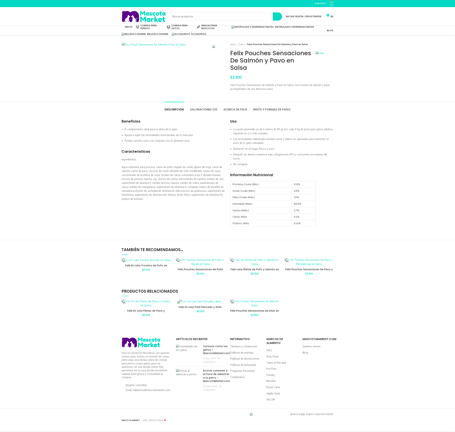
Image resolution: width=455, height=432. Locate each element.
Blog (305, 352)
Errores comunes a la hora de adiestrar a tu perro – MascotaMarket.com (216, 376)
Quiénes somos (311, 346)
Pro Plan (271, 368)
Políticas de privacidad (243, 364)
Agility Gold (273, 393)
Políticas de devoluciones (244, 358)
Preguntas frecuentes (242, 370)
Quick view (222, 264)
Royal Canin (273, 387)
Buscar (277, 16)
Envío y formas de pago (271, 109)
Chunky (270, 374)
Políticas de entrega (241, 352)
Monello (271, 380)
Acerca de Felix (235, 109)
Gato (241, 44)
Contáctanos (237, 377)
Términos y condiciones (243, 346)
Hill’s (269, 350)
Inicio (233, 44)
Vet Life (270, 399)
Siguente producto (331, 44)
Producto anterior (324, 44)
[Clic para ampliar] (128, 40)
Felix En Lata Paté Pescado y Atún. (200, 307)
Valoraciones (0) (203, 109)
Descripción (174, 109)
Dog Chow (272, 356)
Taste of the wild (276, 362)
